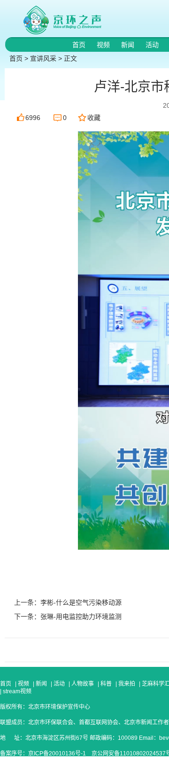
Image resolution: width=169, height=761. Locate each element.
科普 (106, 684)
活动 (153, 44)
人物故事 (82, 684)
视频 (104, 44)
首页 (79, 44)
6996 (32, 117)
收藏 (93, 117)
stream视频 (16, 691)
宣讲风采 (43, 58)
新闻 (128, 44)
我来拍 (127, 684)
